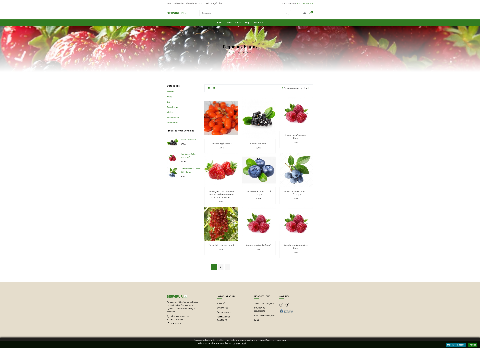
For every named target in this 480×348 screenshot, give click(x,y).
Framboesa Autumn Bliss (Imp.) (189, 156)
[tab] (209, 88)
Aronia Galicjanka (188, 139)
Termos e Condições (264, 303)
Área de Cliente (224, 312)
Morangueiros (173, 117)
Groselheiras (172, 107)
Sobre (238, 22)
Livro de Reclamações (264, 315)
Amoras (170, 91)
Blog (247, 22)
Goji (168, 102)
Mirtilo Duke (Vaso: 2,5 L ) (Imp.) (259, 193)
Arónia (169, 97)
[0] (309, 13)
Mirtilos (170, 112)
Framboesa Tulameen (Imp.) (296, 137)
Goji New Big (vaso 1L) (221, 143)
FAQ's (256, 320)
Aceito (473, 344)
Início (219, 22)
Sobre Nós (221, 303)
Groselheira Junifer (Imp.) (221, 245)
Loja (228, 22)
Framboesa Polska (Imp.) (258, 245)
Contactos (258, 22)
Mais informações (455, 344)
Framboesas (172, 122)
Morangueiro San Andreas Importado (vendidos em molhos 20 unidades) (221, 194)
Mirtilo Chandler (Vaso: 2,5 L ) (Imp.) (190, 170)
